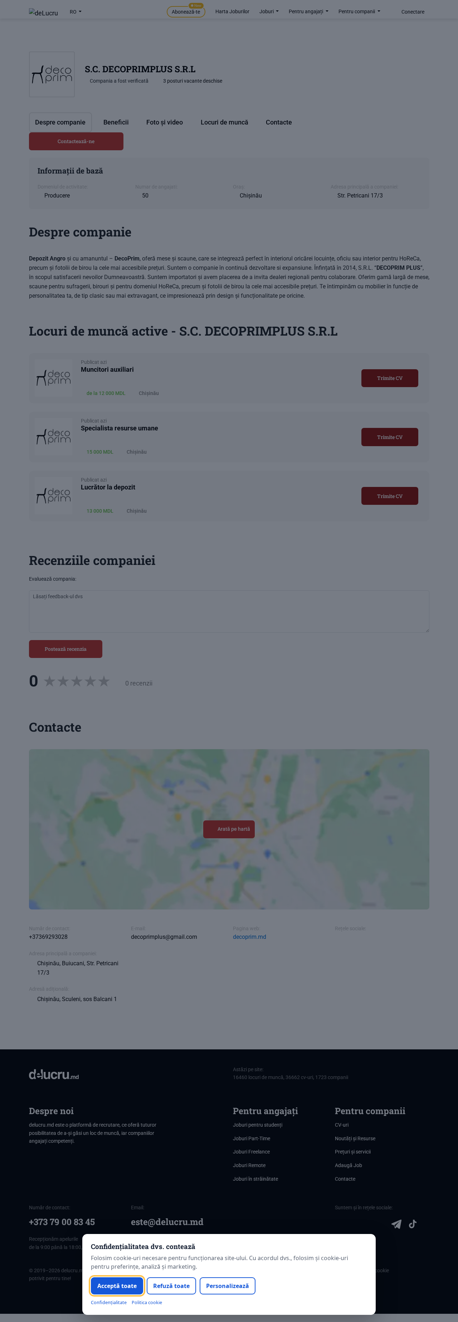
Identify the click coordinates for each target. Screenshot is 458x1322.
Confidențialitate (109, 1302)
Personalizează (227, 1286)
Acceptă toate (117, 1286)
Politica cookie (147, 1302)
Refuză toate (171, 1286)
